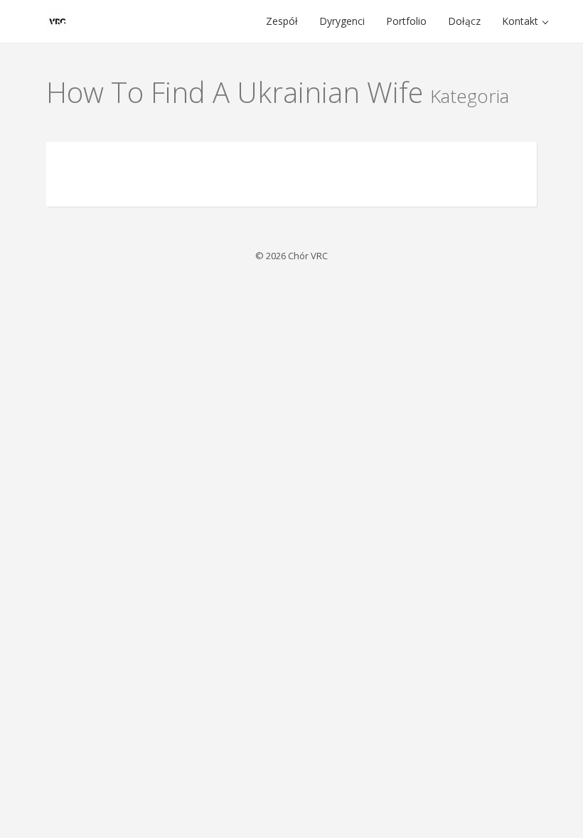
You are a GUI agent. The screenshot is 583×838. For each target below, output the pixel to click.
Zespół (282, 21)
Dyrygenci (342, 21)
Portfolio (406, 21)
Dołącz (464, 21)
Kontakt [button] (521, 21)
